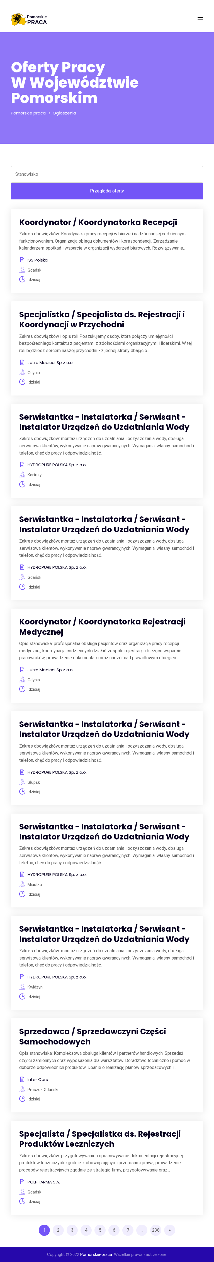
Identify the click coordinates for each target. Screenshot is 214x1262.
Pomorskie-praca (96, 1254)
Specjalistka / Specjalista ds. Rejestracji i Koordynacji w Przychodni (102, 319)
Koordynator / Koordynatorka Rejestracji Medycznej (102, 626)
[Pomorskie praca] (29, 19)
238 (156, 1230)
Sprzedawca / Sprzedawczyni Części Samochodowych (92, 1036)
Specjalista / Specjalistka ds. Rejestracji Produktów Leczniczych (100, 1139)
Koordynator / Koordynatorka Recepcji (98, 222)
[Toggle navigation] (200, 19)
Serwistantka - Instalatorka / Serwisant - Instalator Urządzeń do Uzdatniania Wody (104, 422)
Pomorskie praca (28, 113)
